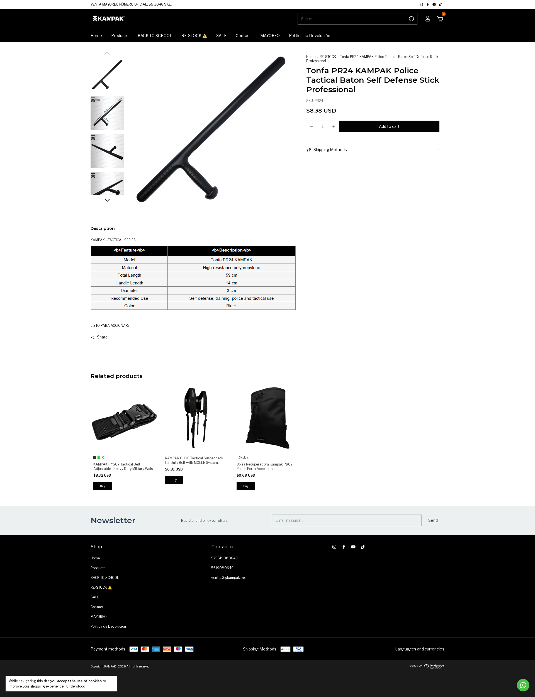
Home (96, 35)
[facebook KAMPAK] (428, 4)
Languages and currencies (419, 649)
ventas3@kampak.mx (228, 578)
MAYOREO (270, 35)
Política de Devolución (309, 35)
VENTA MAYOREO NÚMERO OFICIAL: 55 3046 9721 (131, 4)
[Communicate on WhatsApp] (523, 685)
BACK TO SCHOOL (155, 35)
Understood (75, 686)
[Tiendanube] (427, 667)
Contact (243, 35)
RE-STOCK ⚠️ (194, 35)
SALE (221, 35)
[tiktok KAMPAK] (440, 4)
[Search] (411, 19)
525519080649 (224, 558)
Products (119, 35)
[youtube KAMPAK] (434, 4)
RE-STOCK (328, 57)
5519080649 (222, 568)
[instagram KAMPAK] (422, 4)
